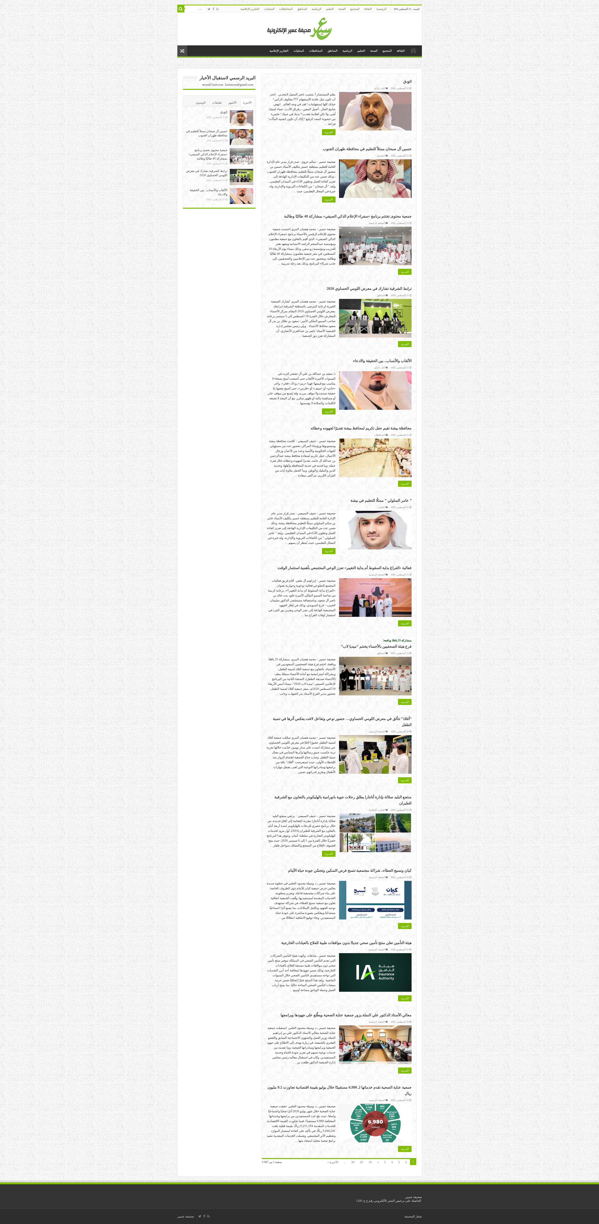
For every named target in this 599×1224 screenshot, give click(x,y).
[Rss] (217, 9)
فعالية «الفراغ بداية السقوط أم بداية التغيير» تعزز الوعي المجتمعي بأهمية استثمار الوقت (345, 568)
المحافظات (285, 9)
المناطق (302, 9)
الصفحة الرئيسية (377, 223)
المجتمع (354, 9)
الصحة (342, 9)
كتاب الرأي (379, 88)
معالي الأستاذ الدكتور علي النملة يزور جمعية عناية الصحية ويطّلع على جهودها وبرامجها (346, 1015)
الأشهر (232, 102)
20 (361, 1162)
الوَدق (407, 82)
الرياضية (316, 9)
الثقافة (368, 9)
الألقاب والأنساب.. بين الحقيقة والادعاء (382, 361)
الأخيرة (247, 102)
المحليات (269, 9)
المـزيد (329, 132)
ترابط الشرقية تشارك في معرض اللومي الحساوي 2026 (369, 289)
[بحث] (180, 8)
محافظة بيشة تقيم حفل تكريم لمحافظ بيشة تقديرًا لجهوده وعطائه (361, 428)
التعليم (330, 9)
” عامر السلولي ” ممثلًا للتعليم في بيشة (381, 500)
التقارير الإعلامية (250, 9)
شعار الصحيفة (413, 1216)
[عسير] (299, 27)
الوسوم (201, 102)
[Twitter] (209, 9)
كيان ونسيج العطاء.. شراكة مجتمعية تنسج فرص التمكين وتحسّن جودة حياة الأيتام (350, 870)
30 (352, 1162)
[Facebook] (213, 9)
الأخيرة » (332, 1162)
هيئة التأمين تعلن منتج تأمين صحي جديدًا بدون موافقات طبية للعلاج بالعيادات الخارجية (346, 943)
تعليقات (217, 102)
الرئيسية (381, 9)
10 (370, 1162)
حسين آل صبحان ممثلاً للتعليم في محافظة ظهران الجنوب (367, 149)
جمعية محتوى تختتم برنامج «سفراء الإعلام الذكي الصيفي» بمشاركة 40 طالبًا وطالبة (348, 216)
